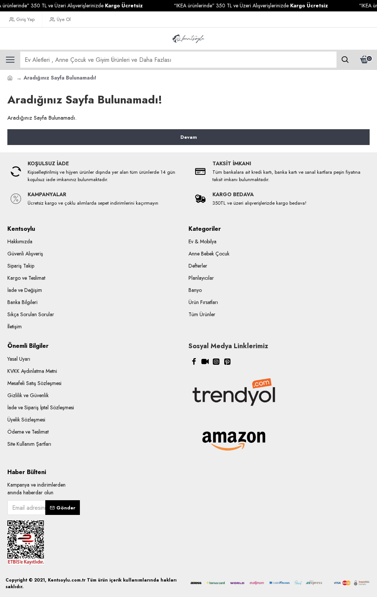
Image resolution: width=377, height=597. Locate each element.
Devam (188, 137)
